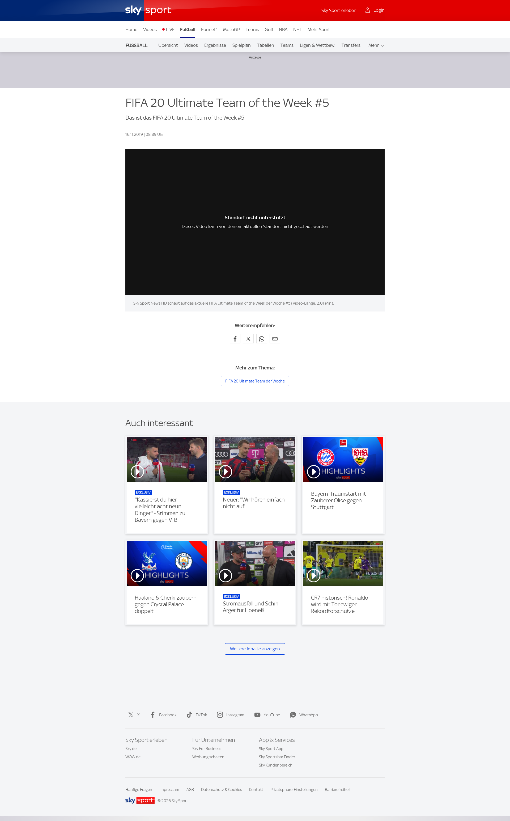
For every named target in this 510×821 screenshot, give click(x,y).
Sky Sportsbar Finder (277, 757)
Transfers (351, 45)
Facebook (167, 715)
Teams (287, 45)
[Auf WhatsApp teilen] (261, 338)
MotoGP (231, 29)
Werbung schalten (208, 757)
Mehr (373, 45)
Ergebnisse (215, 45)
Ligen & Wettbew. (317, 45)
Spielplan (241, 45)
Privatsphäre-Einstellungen (294, 789)
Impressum (169, 789)
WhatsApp (308, 715)
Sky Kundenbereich (275, 765)
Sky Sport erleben (338, 10)
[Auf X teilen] (248, 338)
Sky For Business (206, 748)
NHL (297, 29)
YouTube (272, 715)
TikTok (201, 715)
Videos (150, 29)
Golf (269, 29)
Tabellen (265, 45)
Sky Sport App (271, 748)
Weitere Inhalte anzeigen (255, 648)
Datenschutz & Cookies (221, 789)
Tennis (252, 29)
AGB (190, 789)
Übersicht (168, 45)
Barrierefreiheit (338, 789)
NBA (283, 29)
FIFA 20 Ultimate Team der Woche (255, 381)
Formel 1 (209, 29)
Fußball (187, 29)
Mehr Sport (319, 29)
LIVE (170, 29)
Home (131, 29)
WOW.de (133, 757)
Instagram (235, 715)
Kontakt (256, 789)
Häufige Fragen (138, 789)
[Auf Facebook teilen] (235, 338)
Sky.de (131, 748)
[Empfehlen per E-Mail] (275, 338)
